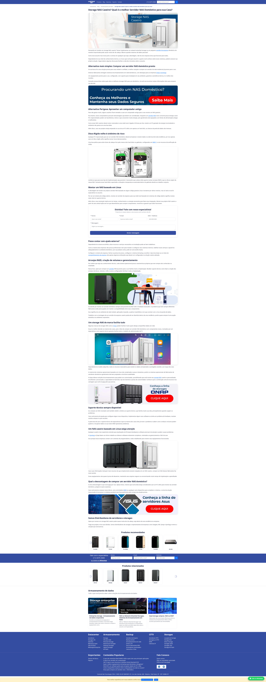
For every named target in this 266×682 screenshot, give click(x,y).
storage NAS (157, 377)
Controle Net (93, 6)
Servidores (91, 638)
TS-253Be (125, 549)
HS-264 (170, 549)
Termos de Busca (93, 658)
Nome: (113, 555)
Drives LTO (129, 643)
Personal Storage (108, 642)
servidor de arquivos (162, 50)
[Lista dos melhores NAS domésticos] (133, 95)
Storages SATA (168, 643)
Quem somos (161, 658)
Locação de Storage (170, 638)
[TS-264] (140, 542)
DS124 (95, 582)
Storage (105, 638)
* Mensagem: (95, 223)
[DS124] (95, 575)
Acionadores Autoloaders (133, 647)
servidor (111, 269)
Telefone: (159, 555)
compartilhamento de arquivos (97, 255)
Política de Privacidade (163, 662)
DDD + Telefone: (152, 216)
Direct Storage (168, 642)
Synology (92, 435)
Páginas (90, 660)
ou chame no (99, 560)
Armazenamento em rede (133, 642)
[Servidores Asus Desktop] (133, 504)
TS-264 (140, 549)
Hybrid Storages (108, 647)
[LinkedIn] (159, 666)
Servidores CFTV (153, 638)
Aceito (156, 679)
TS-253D (156, 549)
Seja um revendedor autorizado (166, 660)
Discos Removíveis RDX (133, 645)
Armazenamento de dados (107, 6)
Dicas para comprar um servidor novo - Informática (118, 670)
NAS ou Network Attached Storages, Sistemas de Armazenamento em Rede (131, 618)
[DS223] (125, 575)
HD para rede (107, 640)
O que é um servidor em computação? (114, 660)
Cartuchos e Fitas (131, 649)
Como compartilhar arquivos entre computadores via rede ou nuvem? (123, 668)
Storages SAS (168, 645)
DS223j (110, 582)
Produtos (99, 2)
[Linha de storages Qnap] (133, 394)
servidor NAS (152, 115)
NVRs (150, 642)
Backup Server (130, 640)
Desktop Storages (108, 645)
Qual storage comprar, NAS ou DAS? (161, 616)
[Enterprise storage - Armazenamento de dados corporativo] (102, 606)
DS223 (125, 582)
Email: (135, 555)
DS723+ (140, 582)
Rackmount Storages (109, 643)
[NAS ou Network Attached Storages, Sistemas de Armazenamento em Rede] (132, 606)
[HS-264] (171, 542)
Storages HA (91, 640)
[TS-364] (110, 542)
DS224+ (156, 582)
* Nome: (93, 216)
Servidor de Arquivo (132, 638)
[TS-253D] (156, 542)
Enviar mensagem (133, 233)
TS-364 (110, 549)
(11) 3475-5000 (151, 2)
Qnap (115, 326)
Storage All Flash (169, 647)
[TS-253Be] (125, 542)
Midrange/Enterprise (94, 647)
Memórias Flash (92, 643)
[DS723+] (140, 575)
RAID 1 (155, 142)
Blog (104, 2)
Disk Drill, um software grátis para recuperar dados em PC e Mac (122, 666)
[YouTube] (164, 666)
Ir (176, 2)
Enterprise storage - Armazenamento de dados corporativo (102, 617)
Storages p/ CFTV (154, 640)
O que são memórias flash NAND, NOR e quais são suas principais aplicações (126, 658)
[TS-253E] (95, 542)
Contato (120, 2)
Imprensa (108, 2)
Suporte (114, 2)
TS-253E (95, 549)
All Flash (105, 649)
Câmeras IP (152, 643)
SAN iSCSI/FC (92, 645)
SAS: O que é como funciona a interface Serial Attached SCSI (121, 662)
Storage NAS (168, 640)
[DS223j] (110, 575)
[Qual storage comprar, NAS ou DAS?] (162, 606)
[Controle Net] (91, 2)
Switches (90, 642)
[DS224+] (156, 575)
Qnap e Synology (161, 72)
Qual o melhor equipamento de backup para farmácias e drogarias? (123, 664)
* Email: (121, 216)
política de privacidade (147, 679)
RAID (125, 490)
